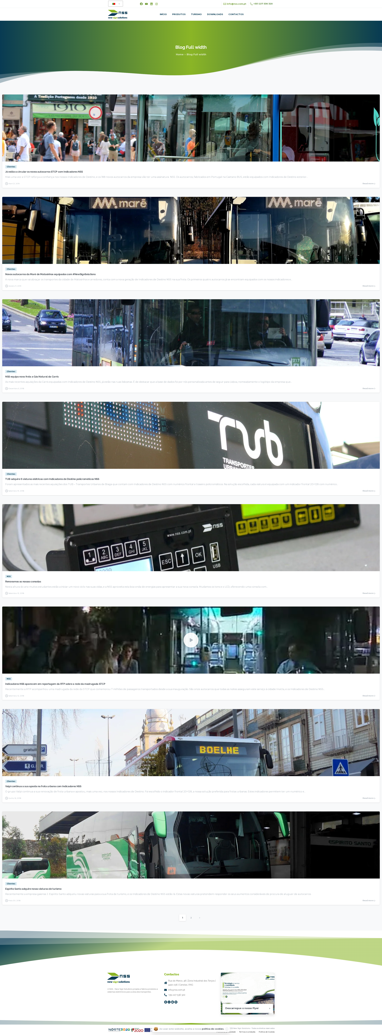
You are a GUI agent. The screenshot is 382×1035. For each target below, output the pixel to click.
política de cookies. (213, 1029)
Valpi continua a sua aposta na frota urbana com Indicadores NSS (43, 786)
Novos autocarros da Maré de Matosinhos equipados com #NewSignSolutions (50, 274)
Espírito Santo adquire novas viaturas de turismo (33, 888)
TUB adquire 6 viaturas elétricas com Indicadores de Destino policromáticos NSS (52, 478)
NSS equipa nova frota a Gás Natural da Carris (32, 376)
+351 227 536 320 (263, 3)
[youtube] (146, 4)
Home (180, 54)
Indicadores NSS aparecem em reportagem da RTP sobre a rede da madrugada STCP (55, 683)
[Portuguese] (115, 3)
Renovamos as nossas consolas (23, 581)
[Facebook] (141, 4)
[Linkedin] (165, 1002)
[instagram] (156, 4)
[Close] (226, 1029)
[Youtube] (172, 1002)
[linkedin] (151, 4)
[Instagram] (169, 1002)
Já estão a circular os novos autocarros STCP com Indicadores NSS (44, 171)
